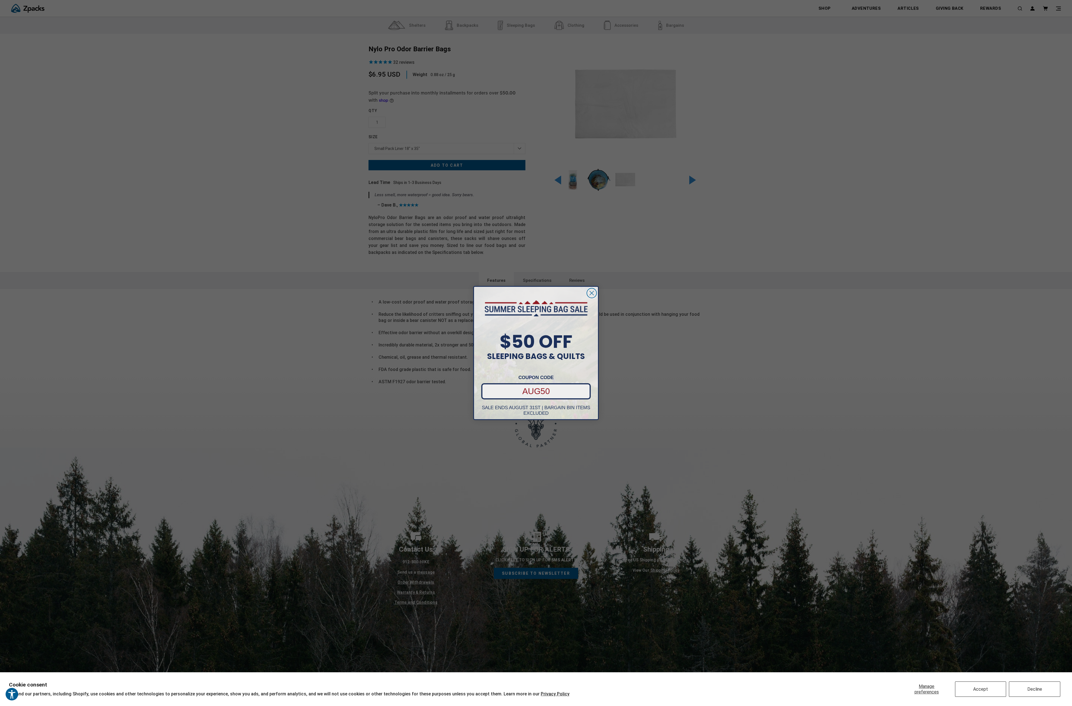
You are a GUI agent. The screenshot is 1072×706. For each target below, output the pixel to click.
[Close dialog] (592, 293)
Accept (980, 689)
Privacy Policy (555, 694)
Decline (1034, 689)
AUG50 (536, 391)
